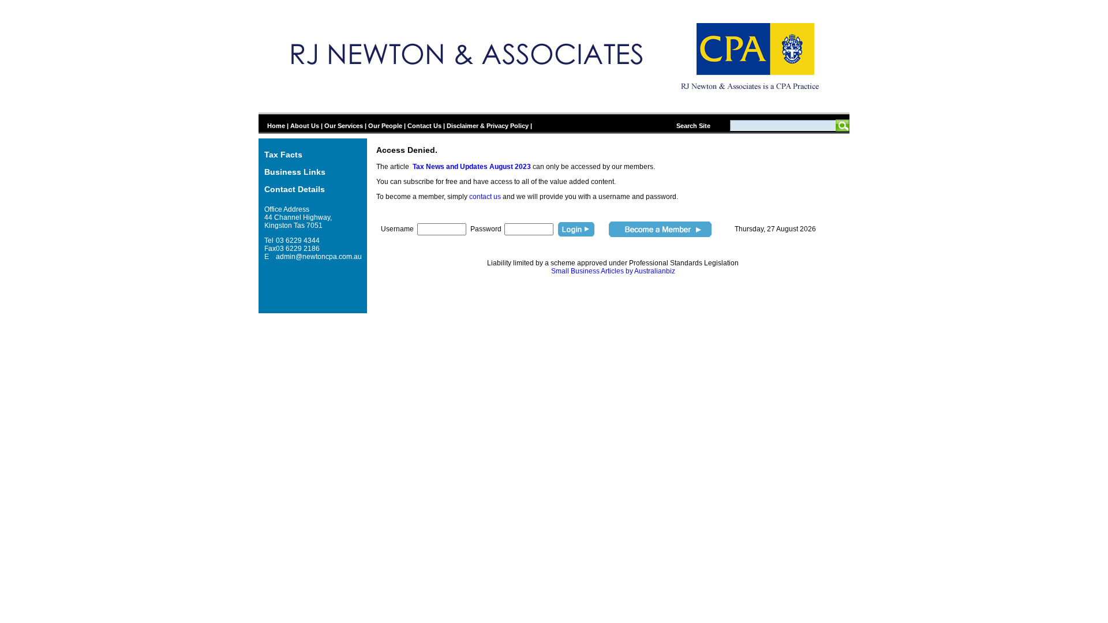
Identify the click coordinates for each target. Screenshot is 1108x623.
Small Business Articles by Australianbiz (613, 271)
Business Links (294, 172)
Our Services (343, 125)
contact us (485, 197)
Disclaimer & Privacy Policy (488, 125)
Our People (385, 125)
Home (276, 125)
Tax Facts (283, 154)
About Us (304, 125)
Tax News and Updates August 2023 (472, 167)
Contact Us (424, 125)
